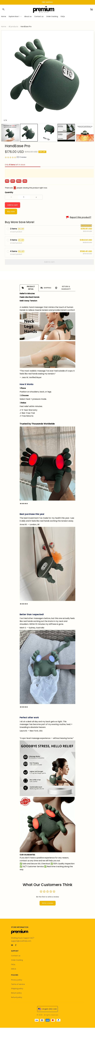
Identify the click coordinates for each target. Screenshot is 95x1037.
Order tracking (17, 960)
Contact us (15, 955)
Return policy (16, 993)
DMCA (13, 969)
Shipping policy (17, 988)
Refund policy (16, 997)
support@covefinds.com (21, 941)
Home (3, 26)
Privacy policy (16, 980)
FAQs (13, 964)
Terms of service (18, 984)
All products (13, 26)
